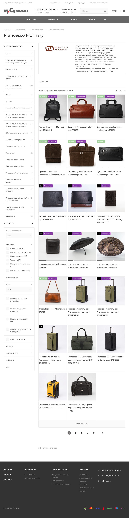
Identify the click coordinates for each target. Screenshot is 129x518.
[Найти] (105, 11)
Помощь (83, 470)
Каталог (8, 470)
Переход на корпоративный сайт (18, 3)
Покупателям (59, 470)
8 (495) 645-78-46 (46, 10)
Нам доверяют (58, 481)
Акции (7, 475)
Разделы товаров (14, 46)
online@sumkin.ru (110, 475)
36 (94, 433)
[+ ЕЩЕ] (104, 19)
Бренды (8, 480)
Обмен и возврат (86, 488)
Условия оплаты (85, 478)
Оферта (82, 491)
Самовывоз (83, 475)
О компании (30, 475)
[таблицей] (124, 90)
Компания (30, 470)
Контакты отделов (32, 478)
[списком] (120, 90)
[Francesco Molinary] (56, 49)
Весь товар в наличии (61, 484)
